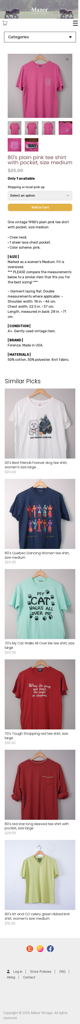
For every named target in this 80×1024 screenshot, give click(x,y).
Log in (17, 972)
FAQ (62, 972)
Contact (29, 977)
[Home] (39, 9)
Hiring (11, 977)
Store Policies (40, 972)
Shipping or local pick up (26, 187)
